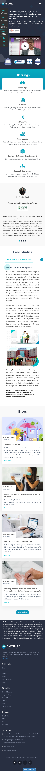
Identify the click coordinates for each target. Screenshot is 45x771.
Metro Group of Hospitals (19, 259)
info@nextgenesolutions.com (14, 740)
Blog (3, 682)
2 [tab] (21, 240)
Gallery (4, 677)
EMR (3, 722)
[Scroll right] (41, 259)
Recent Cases (6, 706)
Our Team (5, 698)
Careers (4, 701)
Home (3, 668)
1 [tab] (19, 240)
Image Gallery (6, 695)
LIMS (3, 719)
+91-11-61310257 (10, 747)
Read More (7, 461)
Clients (4, 674)
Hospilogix (5, 716)
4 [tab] (25, 240)
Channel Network (7, 679)
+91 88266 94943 (10, 750)
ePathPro (5, 725)
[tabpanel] (22, 213)
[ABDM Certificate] (8, 62)
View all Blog (22, 612)
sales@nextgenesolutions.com (14, 743)
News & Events (7, 692)
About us (5, 671)
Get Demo (5, 659)
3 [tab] (23, 240)
